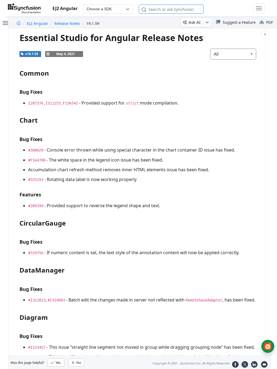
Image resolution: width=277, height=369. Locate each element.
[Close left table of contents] (5, 22)
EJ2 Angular (38, 23)
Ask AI (194, 22)
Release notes (67, 23)
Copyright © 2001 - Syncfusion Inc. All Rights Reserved (191, 363)
